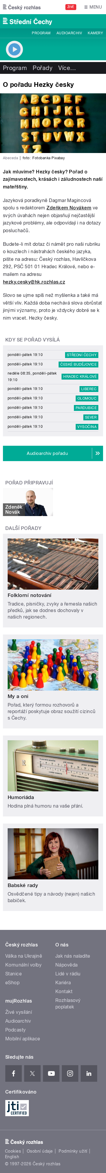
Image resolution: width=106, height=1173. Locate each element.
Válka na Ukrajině (23, 956)
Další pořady (23, 528)
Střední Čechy (82, 355)
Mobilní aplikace (22, 1039)
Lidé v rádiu (68, 974)
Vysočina (87, 427)
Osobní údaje (40, 1151)
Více (67, 67)
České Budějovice (78, 364)
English (12, 1156)
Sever (91, 417)
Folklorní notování (30, 595)
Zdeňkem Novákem (69, 208)
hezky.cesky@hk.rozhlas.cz (34, 282)
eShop (12, 982)
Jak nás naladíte (72, 956)
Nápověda (66, 965)
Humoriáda (21, 797)
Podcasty (15, 1030)
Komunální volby (23, 965)
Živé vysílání (18, 1012)
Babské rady (23, 885)
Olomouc (87, 398)
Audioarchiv (69, 33)
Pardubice (86, 408)
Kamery (95, 33)
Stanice (13, 974)
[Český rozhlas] (22, 7)
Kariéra (63, 982)
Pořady (42, 67)
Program (41, 33)
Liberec (89, 389)
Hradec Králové (80, 377)
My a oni (18, 696)
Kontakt (63, 991)
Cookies (13, 1151)
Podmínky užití (73, 1151)
